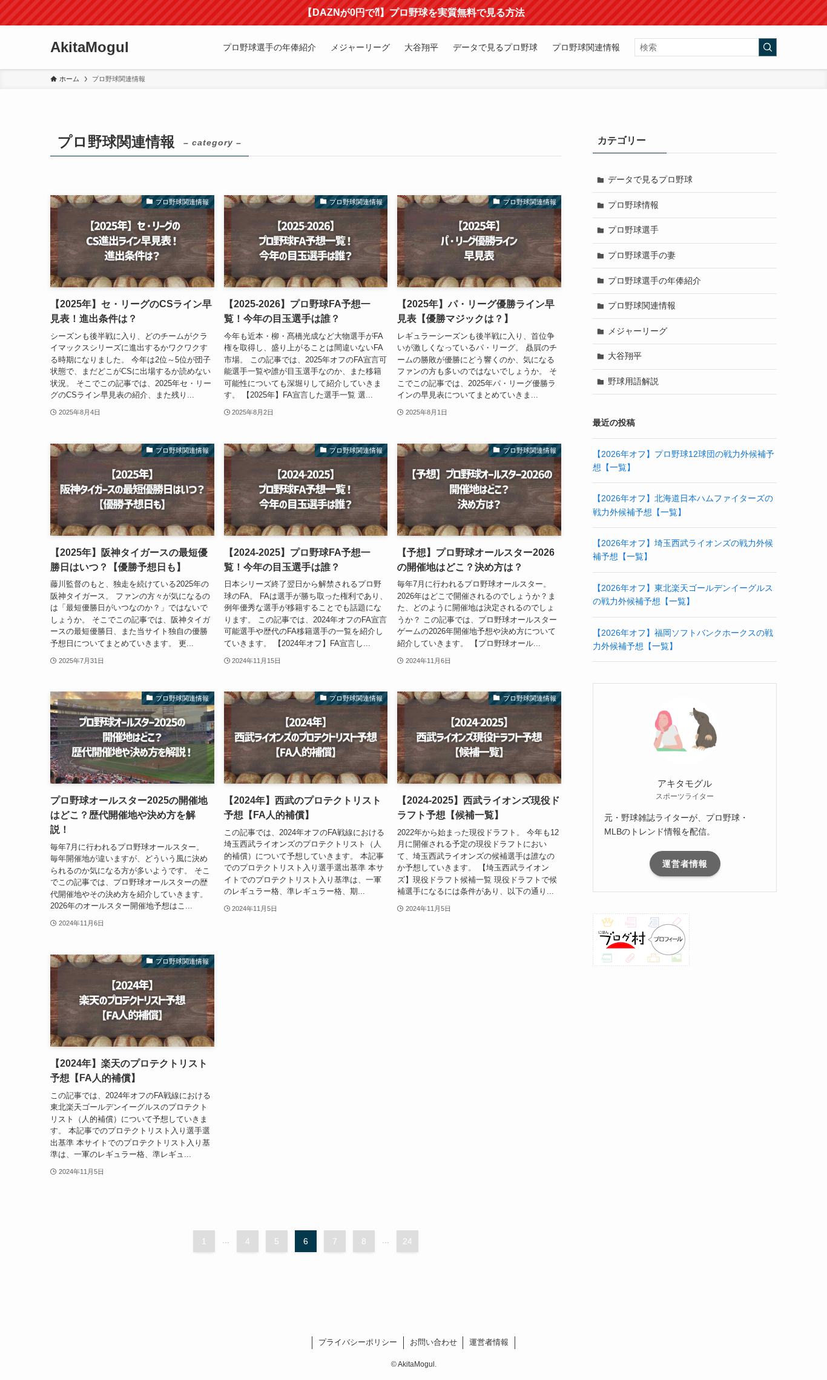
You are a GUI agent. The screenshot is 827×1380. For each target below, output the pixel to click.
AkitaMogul (89, 47)
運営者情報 (685, 863)
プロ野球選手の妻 (642, 255)
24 (407, 1241)
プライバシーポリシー (357, 1342)
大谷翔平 (625, 356)
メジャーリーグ (637, 331)
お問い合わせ (433, 1342)
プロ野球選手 (633, 230)
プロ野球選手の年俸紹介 (654, 280)
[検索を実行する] (768, 47)
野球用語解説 (633, 381)
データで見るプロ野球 (650, 179)
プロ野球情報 (633, 205)
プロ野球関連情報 (642, 305)
